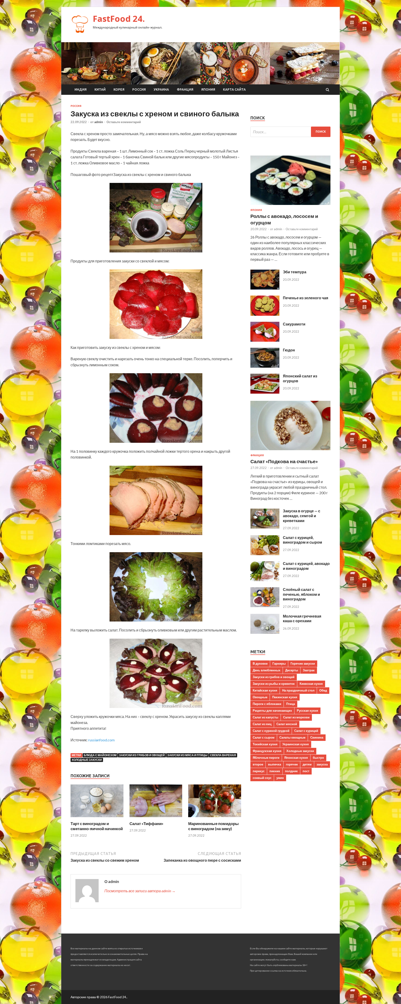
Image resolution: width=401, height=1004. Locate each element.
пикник (274, 771)
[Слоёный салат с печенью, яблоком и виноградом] (264, 605)
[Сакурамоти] (264, 340)
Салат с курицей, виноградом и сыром (302, 540)
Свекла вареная (223, 755)
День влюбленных (266, 670)
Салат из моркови (296, 717)
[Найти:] (290, 132)
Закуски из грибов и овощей (142, 755)
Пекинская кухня (284, 697)
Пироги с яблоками (267, 704)
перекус (259, 771)
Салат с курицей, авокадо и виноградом (306, 566)
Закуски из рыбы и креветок (274, 683)
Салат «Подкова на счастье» (284, 461)
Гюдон (289, 350)
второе (258, 764)
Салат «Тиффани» (146, 823)
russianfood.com (101, 740)
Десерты (291, 670)
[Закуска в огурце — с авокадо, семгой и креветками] (264, 527)
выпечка (274, 764)
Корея (118, 89)
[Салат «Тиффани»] (155, 818)
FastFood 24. (119, 18)
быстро (318, 757)
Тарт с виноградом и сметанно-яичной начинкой (97, 826)
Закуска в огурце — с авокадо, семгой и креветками (301, 516)
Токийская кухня (265, 744)
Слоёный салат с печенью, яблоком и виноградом (301, 594)
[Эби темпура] (264, 288)
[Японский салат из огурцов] (264, 392)
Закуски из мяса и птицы (187, 755)
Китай (100, 89)
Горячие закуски (303, 663)
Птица (290, 704)
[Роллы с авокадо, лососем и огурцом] (290, 206)
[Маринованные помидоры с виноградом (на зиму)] (214, 818)
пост (306, 771)
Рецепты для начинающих (272, 710)
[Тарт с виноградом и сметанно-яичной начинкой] (97, 818)
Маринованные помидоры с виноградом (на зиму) (213, 826)
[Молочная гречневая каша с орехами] (264, 632)
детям (307, 764)
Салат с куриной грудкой (271, 731)
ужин (280, 778)
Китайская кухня (265, 690)
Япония (208, 89)
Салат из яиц (262, 724)
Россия (139, 89)
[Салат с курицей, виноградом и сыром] (264, 553)
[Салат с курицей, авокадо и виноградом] (264, 579)
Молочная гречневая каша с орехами (302, 618)
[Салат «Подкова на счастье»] (290, 451)
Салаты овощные (292, 737)
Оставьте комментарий (124, 122)
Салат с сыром (264, 737)
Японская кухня (296, 757)
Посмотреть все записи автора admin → (139, 891)
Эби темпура (294, 272)
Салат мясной (286, 724)
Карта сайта (234, 89)
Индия (80, 89)
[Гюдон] (264, 366)
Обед (323, 690)
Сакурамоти (294, 324)
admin (98, 122)
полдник (291, 771)
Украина (161, 89)
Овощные (260, 697)
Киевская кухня (311, 683)
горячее (292, 764)
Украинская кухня (295, 744)
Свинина (316, 737)
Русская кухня (307, 710)
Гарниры (279, 663)
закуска (322, 764)
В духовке (260, 663)
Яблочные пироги (266, 757)
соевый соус (262, 778)
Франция (185, 89)
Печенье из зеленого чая (305, 298)
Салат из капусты (265, 717)
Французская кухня (267, 751)
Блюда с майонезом (100, 755)
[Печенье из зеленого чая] (264, 314)
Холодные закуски (87, 760)
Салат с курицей (306, 731)
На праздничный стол (298, 690)
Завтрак (309, 670)
